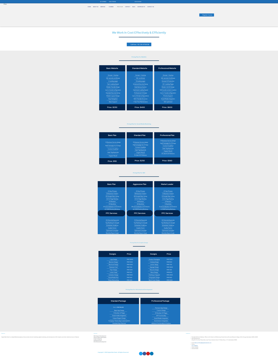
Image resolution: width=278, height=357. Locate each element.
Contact (127, 6)
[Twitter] (141, 353)
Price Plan (120, 6)
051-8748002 (195, 345)
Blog (133, 6)
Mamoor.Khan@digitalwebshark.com (203, 342)
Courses (111, 6)
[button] (206, 15)
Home (89, 6)
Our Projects (141, 6)
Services (102, 6)
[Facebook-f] (144, 353)
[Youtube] (148, 353)
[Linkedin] (151, 353)
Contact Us (150, 6)
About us (95, 6)
